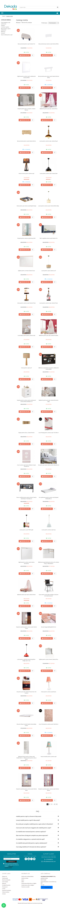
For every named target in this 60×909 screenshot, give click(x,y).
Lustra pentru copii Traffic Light (26, 529)
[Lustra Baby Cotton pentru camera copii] (26, 326)
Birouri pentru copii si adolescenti (5, 29)
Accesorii (3, 33)
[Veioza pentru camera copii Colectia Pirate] (26, 294)
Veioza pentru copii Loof (26, 367)
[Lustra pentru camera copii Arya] (48, 521)
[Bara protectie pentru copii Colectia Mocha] (26, 132)
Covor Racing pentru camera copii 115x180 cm (49, 432)
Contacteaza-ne (47, 887)
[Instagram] (34, 859)
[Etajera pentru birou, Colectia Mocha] (26, 423)
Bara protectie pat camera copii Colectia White (49, 44)
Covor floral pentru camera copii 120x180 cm (48, 724)
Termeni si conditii (25, 887)
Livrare (3, 888)
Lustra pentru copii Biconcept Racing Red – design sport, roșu (26, 660)
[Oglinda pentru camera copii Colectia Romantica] (26, 553)
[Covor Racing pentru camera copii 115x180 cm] (48, 423)
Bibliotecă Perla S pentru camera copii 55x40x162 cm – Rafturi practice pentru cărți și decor (26, 758)
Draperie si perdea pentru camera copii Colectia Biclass (48, 789)
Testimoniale (5, 878)
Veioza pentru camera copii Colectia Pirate (26, 303)
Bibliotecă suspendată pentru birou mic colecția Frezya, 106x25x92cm (48, 563)
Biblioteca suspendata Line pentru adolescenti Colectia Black (49, 368)
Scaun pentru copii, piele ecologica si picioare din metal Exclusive (48, 595)
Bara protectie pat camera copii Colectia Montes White (48, 77)
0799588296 (49, 859)
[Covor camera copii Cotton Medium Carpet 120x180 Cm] (26, 456)
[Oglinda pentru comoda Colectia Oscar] (26, 262)
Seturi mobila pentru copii (6, 34)
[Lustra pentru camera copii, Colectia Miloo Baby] (48, 197)
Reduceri (4, 883)
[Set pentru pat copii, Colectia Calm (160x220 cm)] (48, 456)
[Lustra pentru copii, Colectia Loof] (48, 262)
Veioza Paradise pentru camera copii (48, 756)
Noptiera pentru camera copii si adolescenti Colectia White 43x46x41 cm (26, 401)
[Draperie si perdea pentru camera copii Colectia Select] (26, 780)
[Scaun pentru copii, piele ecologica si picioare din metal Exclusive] (48, 585)
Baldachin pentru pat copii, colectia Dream (26, 594)
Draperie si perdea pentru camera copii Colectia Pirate (26, 627)
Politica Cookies (24, 878)
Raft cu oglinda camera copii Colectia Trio (48, 238)
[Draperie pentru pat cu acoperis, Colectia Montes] (26, 100)
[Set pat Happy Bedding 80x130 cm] (48, 618)
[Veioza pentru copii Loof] (26, 359)
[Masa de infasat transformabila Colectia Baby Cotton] (26, 715)
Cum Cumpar (5, 881)
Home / (4, 16)
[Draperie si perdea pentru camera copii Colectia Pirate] (26, 618)
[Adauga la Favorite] (32, 55)
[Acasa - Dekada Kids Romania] (10, 7)
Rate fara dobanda (6, 880)
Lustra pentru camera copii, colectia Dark (48, 173)
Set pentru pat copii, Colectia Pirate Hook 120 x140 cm (26, 692)
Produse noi (4, 887)
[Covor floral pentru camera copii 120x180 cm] (48, 715)
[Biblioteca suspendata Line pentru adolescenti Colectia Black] (48, 359)
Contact (4, 893)
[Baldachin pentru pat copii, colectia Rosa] (48, 100)
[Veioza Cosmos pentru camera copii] (26, 164)
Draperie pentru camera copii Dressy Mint (26, 238)
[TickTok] (31, 859)
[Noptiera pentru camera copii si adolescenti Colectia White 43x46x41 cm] (26, 391)
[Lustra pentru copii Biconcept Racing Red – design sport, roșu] (26, 650)
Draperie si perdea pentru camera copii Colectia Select (26, 789)
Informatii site (25, 873)
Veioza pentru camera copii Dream (48, 691)
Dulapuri (3, 25)
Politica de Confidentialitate (9, 867)
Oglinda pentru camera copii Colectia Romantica (26, 563)
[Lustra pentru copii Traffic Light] (26, 521)
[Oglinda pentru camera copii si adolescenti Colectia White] (26, 67)
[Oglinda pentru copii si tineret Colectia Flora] (48, 650)
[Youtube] (28, 859)
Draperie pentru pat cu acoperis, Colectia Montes (26, 109)
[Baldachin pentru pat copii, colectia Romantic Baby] (48, 391)
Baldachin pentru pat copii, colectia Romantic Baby (48, 401)
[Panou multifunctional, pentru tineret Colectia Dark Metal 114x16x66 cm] (26, 488)
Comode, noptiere (5, 27)
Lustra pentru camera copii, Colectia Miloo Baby (48, 206)
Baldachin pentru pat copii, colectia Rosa (48, 108)
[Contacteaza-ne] (53, 13)
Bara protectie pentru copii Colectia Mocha (26, 141)
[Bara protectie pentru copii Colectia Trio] (26, 35)
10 (54, 804)
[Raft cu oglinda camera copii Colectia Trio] (48, 229)
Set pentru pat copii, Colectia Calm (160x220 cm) (48, 465)
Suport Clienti (6, 873)
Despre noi (4, 876)
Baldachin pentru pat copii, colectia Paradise (48, 335)
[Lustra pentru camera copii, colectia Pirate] (48, 294)
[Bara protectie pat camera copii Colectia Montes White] (48, 67)
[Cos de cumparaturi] (57, 13)
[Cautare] (57, 7)
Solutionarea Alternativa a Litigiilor (28, 883)
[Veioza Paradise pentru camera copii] (48, 747)
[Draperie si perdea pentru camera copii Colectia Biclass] (48, 780)
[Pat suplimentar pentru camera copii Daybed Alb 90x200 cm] (48, 488)
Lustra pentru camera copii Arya (49, 529)
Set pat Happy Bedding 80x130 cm (48, 627)
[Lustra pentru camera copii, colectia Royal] (48, 132)
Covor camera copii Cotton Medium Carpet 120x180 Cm (26, 465)
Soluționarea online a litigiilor (27, 885)
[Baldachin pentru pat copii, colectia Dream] (26, 585)
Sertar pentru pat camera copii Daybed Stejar (26, 206)
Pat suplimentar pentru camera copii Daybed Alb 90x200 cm (48, 498)
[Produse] (2, 13)
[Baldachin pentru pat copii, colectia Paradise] (48, 326)
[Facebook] (26, 859)
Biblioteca (3, 31)
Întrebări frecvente (6, 885)
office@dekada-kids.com (49, 861)
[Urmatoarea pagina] (57, 804)
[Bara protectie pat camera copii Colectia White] (48, 35)
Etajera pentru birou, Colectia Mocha (26, 432)
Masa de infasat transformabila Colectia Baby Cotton (26, 724)
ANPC (22, 881)
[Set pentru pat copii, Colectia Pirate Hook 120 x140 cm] (26, 683)
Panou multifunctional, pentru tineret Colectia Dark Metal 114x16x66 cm (26, 498)
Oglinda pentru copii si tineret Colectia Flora (48, 659)
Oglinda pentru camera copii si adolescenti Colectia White (26, 77)
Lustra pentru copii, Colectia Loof (48, 270)
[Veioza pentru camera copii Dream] (48, 683)
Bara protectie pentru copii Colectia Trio (26, 44)
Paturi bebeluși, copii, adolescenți (5, 23)
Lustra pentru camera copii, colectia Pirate (48, 303)
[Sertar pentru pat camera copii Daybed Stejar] (26, 197)
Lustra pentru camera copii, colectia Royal (49, 141)
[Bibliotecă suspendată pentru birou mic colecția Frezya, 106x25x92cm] (48, 553)
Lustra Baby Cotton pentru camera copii (26, 335)
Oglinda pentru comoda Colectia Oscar (26, 270)
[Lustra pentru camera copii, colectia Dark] (48, 164)
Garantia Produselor (6, 890)
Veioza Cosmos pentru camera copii (26, 173)
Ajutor (22, 880)
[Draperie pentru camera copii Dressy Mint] (26, 229)
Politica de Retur (5, 892)
